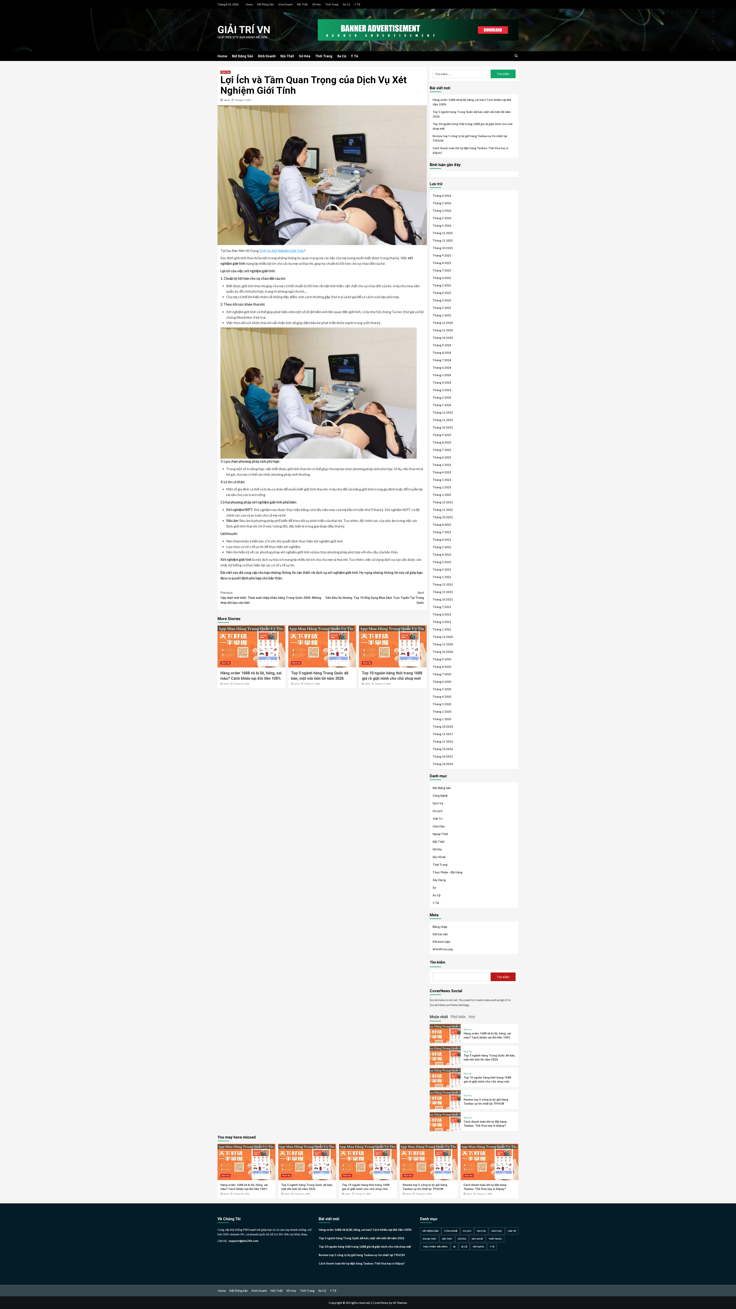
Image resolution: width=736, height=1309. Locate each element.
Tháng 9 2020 (442, 659)
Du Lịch (438, 811)
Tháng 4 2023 (442, 472)
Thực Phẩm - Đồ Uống (435, 1246)
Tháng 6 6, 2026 (312, 684)
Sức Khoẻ (439, 857)
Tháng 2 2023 (442, 487)
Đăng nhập (440, 926)
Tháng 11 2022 (443, 509)
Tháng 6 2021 (442, 614)
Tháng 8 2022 (442, 524)
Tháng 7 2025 (442, 270)
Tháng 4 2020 (442, 696)
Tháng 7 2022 (442, 532)
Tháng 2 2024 (442, 397)
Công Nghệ (440, 795)
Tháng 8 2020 (442, 666)
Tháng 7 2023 (442, 450)
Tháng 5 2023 (442, 465)
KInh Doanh (285, 4)
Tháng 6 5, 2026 (383, 684)
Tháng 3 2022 (442, 562)
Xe (434, 887)
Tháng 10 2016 (443, 749)
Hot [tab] (472, 1016)
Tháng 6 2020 (442, 681)
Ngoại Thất (440, 834)
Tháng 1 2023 (442, 494)
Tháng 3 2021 (442, 622)
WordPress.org (443, 949)
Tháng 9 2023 (442, 435)
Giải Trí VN (244, 30)
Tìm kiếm (437, 962)
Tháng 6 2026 (442, 195)
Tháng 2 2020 (442, 711)
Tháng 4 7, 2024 (243, 100)
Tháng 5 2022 (442, 547)
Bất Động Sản (265, 4)
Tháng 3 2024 (442, 390)
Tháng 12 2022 (443, 502)
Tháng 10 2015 (443, 756)
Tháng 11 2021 (443, 592)
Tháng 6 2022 (442, 539)
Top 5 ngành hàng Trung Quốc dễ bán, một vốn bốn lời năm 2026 (472, 114)
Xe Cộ (346, 4)
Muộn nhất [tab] (439, 1016)
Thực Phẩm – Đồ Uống (447, 872)
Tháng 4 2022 (442, 554)
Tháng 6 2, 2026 (484, 1194)
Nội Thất (302, 4)
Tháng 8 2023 (442, 442)
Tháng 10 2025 (443, 248)
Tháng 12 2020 (443, 636)
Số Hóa (316, 4)
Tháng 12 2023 (443, 412)
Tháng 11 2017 (443, 734)
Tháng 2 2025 (442, 307)
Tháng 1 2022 (442, 577)
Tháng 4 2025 (442, 293)
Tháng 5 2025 (442, 285)
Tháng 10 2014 (443, 764)
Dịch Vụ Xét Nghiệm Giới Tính (281, 250)
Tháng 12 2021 (443, 584)
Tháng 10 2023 (443, 427)
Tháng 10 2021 (443, 599)
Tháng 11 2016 (443, 741)
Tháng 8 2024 (442, 352)
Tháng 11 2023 (443, 420)
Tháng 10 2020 (443, 651)
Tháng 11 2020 (443, 644)
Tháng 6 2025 (442, 278)
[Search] (516, 56)
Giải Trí (438, 818)
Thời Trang (331, 4)
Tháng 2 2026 (442, 218)
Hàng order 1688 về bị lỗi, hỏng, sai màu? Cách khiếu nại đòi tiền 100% (472, 102)
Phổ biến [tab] (458, 1016)
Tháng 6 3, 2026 (423, 1194)
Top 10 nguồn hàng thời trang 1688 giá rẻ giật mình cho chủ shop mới (472, 126)
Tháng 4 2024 (442, 382)
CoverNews (380, 1302)
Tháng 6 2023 (442, 457)
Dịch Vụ (225, 72)
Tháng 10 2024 (443, 337)
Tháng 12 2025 (443, 233)
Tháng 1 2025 (442, 315)
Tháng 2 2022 (442, 569)
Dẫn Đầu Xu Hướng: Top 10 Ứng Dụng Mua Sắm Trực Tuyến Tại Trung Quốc (375, 597)
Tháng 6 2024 (442, 367)
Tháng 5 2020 (442, 689)
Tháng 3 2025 (442, 300)
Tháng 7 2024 (442, 360)
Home (249, 4)
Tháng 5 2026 (442, 203)
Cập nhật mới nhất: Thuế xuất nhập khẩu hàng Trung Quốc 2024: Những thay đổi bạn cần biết (270, 597)
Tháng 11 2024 (443, 330)
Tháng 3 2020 (442, 704)
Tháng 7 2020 (442, 674)
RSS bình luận (441, 941)
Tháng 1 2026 (442, 225)
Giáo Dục (439, 826)
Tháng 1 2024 (442, 405)
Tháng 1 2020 (442, 719)
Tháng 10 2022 (443, 517)
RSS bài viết (440, 934)
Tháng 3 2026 (442, 210)
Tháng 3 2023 (442, 479)
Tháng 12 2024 (443, 322)
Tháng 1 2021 (442, 629)
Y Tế (357, 4)
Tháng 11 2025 (443, 240)
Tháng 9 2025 (442, 255)
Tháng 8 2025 (442, 263)
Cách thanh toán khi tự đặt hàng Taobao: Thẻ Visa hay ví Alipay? (470, 150)
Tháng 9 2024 (442, 345)
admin (227, 100)
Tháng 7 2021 (442, 607)
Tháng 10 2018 (443, 726)
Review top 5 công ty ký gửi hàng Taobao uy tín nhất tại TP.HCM (470, 138)
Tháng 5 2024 (442, 375)
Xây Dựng (439, 880)
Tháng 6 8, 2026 (241, 684)
